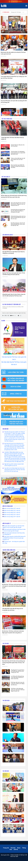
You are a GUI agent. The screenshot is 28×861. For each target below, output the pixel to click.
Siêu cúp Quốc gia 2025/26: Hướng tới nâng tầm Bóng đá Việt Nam (18, 166)
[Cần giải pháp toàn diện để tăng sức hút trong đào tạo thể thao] (14, 600)
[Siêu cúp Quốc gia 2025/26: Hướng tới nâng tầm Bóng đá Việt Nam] (5, 167)
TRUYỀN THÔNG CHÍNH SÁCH (9, 550)
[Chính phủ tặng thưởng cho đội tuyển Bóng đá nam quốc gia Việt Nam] (14, 24)
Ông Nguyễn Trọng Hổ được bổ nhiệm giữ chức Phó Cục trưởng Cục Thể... (17, 671)
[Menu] (27, 6)
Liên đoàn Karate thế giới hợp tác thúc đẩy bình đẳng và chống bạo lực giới (18, 211)
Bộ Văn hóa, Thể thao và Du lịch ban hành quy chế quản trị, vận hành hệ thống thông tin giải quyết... (14, 586)
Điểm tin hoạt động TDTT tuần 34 (12, 508)
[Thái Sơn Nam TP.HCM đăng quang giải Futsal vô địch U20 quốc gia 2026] (5, 153)
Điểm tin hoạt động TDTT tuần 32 (12, 512)
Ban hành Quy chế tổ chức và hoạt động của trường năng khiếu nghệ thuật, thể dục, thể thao (13, 662)
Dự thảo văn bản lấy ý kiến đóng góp (12, 304)
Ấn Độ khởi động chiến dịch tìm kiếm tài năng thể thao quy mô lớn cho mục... (18, 217)
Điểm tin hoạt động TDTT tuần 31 (12, 514)
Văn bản (13, 848)
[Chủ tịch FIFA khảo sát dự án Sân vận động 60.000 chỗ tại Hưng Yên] (14, 91)
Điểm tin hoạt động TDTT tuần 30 (12, 516)
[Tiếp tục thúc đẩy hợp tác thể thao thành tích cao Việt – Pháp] (5, 160)
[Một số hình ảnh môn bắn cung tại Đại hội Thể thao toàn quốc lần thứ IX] (13, 703)
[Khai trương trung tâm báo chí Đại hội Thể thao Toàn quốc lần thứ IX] (13, 733)
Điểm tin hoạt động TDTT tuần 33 (12, 510)
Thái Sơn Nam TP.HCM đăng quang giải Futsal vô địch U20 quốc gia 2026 (18, 153)
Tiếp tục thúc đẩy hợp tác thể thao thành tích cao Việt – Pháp (18, 159)
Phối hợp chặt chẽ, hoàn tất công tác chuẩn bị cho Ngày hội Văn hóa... (17, 683)
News (18, 848)
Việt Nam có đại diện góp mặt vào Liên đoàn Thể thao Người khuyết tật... (18, 690)
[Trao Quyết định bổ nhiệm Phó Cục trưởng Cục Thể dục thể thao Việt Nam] (14, 67)
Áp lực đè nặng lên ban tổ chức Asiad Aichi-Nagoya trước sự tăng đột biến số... (18, 204)
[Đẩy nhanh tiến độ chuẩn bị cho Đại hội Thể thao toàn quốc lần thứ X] (14, 43)
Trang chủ (6, 848)
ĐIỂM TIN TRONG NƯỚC (8, 506)
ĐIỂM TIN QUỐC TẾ (7, 523)
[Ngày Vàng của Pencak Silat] (13, 723)
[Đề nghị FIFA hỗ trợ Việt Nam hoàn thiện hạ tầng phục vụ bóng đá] (14, 236)
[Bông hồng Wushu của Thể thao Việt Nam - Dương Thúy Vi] (13, 744)
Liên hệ (16, 849)
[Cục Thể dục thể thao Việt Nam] (3, 6)
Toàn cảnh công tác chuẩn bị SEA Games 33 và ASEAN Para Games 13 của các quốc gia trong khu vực (14, 538)
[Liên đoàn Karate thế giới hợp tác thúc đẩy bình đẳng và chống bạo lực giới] (5, 211)
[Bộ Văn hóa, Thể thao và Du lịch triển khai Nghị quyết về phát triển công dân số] (14, 622)
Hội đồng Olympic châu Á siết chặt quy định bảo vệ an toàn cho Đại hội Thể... (18, 224)
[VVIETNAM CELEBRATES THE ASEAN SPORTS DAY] (13, 713)
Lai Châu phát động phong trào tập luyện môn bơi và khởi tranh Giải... (17, 677)
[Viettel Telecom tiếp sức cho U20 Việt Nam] (5, 146)
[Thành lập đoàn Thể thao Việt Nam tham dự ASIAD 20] (14, 128)
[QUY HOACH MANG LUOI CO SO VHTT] (13, 754)
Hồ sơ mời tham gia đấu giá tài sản (10, 12)
